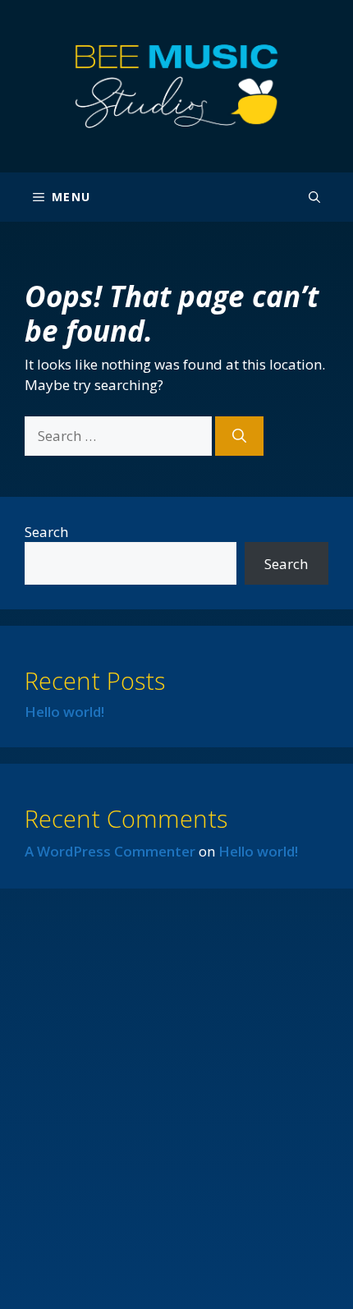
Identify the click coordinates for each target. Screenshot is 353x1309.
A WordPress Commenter (110, 851)
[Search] (239, 436)
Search (46, 531)
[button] (314, 197)
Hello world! (64, 711)
